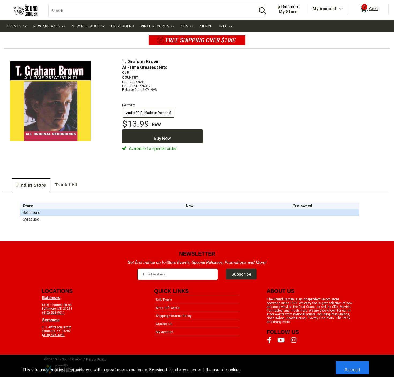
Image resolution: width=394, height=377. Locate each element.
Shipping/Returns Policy (173, 316)
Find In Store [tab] (31, 185)
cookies (233, 369)
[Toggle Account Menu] (341, 9)
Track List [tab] (66, 185)
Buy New (162, 138)
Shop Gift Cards (168, 308)
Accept (352, 369)
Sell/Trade (164, 300)
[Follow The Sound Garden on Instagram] (293, 340)
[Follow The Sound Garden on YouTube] (281, 340)
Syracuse (51, 320)
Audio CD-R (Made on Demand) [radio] (148, 113)
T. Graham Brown (141, 61)
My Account (325, 8)
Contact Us (164, 324)
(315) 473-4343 (53, 335)
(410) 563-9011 (53, 313)
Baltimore (51, 298)
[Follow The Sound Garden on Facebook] (269, 340)
